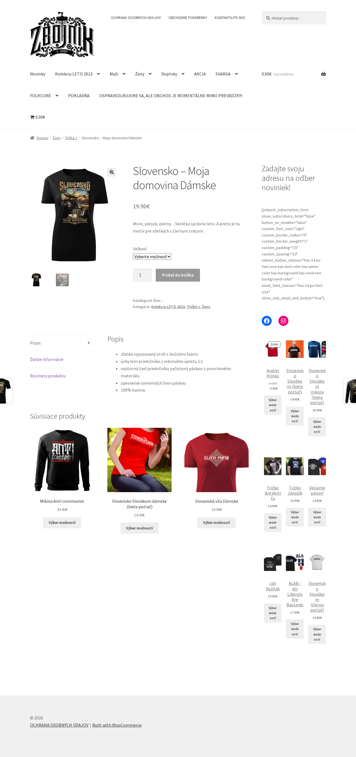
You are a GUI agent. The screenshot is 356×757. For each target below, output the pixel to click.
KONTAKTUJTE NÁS (230, 17)
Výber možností (62, 522)
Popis (35, 343)
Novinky (37, 74)
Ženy (139, 74)
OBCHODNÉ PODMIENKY (188, 17)
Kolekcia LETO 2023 (74, 74)
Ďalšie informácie (46, 359)
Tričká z (71, 137)
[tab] (62, 343)
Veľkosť (140, 248)
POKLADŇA (79, 95)
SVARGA (223, 74)
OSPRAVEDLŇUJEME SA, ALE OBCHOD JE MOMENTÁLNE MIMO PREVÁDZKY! (170, 95)
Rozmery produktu (48, 375)
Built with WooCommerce (117, 725)
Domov (42, 137)
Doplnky (169, 74)
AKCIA (200, 74)
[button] (111, 172)
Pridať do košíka (178, 275)
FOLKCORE (40, 95)
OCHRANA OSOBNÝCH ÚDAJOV (136, 17)
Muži (114, 74)
